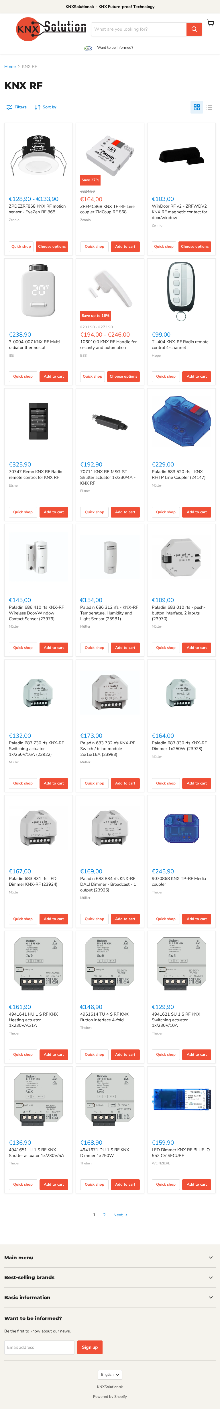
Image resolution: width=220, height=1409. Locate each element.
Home (10, 66)
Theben (157, 892)
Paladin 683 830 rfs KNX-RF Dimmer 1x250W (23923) (179, 746)
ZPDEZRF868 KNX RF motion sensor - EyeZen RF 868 (37, 209)
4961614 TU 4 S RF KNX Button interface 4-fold (104, 1017)
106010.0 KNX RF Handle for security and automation (108, 344)
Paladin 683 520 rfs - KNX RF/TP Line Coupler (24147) (179, 474)
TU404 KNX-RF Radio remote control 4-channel (180, 344)
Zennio (14, 220)
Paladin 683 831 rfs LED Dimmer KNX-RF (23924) (33, 881)
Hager (156, 355)
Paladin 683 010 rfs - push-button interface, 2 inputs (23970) (178, 612)
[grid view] (196, 107)
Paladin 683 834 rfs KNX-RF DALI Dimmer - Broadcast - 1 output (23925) (108, 884)
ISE (11, 355)
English (107, 1374)
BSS (83, 355)
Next (118, 1215)
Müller (157, 485)
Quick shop (21, 246)
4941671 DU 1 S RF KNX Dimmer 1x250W (104, 1152)
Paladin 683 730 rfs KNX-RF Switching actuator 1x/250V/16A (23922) (36, 748)
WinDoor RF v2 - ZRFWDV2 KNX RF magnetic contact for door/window (179, 211)
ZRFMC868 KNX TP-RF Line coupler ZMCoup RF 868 (107, 209)
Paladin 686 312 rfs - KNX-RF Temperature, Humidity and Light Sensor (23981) (109, 612)
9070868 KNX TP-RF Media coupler (179, 881)
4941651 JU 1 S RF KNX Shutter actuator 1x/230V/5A (36, 1152)
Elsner (14, 485)
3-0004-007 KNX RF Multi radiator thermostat (34, 344)
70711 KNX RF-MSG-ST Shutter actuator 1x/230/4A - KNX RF (107, 477)
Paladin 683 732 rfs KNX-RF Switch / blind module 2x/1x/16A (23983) (107, 748)
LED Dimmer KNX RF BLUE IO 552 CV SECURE (181, 1152)
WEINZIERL (161, 1163)
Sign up (90, 1347)
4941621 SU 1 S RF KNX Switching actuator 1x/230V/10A (176, 1019)
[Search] (194, 29)
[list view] (209, 107)
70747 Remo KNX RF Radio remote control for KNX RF (35, 474)
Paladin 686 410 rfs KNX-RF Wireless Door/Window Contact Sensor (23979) (36, 612)
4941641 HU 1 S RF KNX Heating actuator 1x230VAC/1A (33, 1019)
